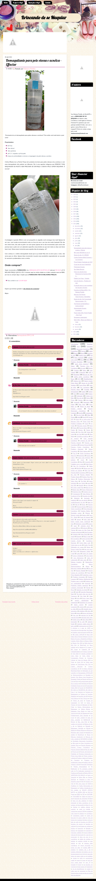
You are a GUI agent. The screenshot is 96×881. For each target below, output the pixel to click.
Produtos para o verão (77, 581)
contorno (81, 607)
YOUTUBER (76, 796)
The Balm (83, 481)
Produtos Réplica (85, 511)
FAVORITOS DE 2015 (84, 690)
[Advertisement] (23, 597)
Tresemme (74, 596)
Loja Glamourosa (79, 558)
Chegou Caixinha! (88, 651)
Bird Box (74, 645)
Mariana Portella (29, 69)
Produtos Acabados (76, 423)
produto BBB (87, 847)
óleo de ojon (88, 873)
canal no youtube (84, 809)
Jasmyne (73, 713)
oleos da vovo (84, 837)
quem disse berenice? (82, 364)
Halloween (85, 705)
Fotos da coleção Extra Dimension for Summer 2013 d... (82, 274)
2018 (74, 211)
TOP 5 (91, 372)
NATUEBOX (84, 739)
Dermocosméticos (78, 675)
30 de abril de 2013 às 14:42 (29, 385)
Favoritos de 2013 (83, 696)
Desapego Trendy (76, 679)
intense (79, 613)
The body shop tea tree (83, 594)
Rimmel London (75, 515)
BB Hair (90, 632)
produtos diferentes (76, 852)
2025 (74, 194)
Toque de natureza (85, 517)
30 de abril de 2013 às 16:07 (39, 441)
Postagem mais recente (8, 601)
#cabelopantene (82, 626)
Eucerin (81, 688)
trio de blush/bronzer (78, 869)
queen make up (81, 856)
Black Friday (87, 536)
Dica (82, 359)
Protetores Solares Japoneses (79, 585)
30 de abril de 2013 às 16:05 (39, 365)
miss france (81, 483)
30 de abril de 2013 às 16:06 (39, 406)
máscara (73, 835)
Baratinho (78, 536)
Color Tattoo (86, 656)
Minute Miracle (81, 730)
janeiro (76, 329)
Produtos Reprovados (84, 479)
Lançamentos (74, 344)
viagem (89, 869)
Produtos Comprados (79, 577)
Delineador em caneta (77, 547)
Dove (76, 681)
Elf (81, 683)
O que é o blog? (18, 3)
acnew (89, 796)
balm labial (87, 519)
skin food (79, 434)
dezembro (77, 226)
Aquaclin (81, 485)
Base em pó (89, 487)
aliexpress (81, 455)
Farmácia (80, 692)
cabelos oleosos (85, 807)
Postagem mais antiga (61, 601)
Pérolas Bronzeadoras (80, 766)
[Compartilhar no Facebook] (12, 338)
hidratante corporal (81, 524)
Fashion (83, 694)
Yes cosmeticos (84, 387)
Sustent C (88, 781)
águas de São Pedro (84, 530)
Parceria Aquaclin (76, 443)
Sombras (73, 385)
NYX (79, 379)
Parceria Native (83, 428)
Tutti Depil (83, 596)
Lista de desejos (83, 500)
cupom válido (82, 818)
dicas (79, 609)
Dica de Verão (80, 415)
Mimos (87, 566)
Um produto (74, 790)
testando (73, 864)
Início (6, 3)
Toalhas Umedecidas (85, 788)
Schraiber (86, 389)
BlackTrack (83, 645)
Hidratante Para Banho (78, 711)
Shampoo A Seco (84, 779)
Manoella (88, 726)
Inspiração (77, 402)
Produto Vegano (75, 477)
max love (75, 615)
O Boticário (82, 372)
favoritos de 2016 (86, 822)
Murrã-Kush (81, 734)
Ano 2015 (73, 485)
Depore (88, 547)
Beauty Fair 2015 (77, 643)
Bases (72, 379)
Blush (82, 353)
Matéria (73, 730)
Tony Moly (81, 432)
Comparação (76, 494)
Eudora (84, 391)
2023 (74, 199)
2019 (74, 209)
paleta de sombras (85, 839)
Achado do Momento (76, 532)
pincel (89, 483)
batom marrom (78, 604)
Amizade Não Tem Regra (86, 630)
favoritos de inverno (77, 824)
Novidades (82, 394)
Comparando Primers (77, 658)
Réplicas (84, 515)
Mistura (89, 730)
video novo (74, 871)
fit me (77, 826)
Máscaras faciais (82, 425)
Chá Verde (76, 653)
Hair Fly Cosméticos (79, 466)
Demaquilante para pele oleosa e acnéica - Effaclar (34, 62)
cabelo (91, 351)
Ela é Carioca (74, 683)
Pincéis (73, 417)
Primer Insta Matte (76, 756)
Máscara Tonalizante (77, 737)
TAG (91, 451)
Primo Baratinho (75, 575)
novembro (77, 228)
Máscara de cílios (87, 374)
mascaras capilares (76, 832)
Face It (73, 692)
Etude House (89, 464)
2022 (74, 201)
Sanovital (73, 777)
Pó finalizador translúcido (83, 771)
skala (78, 417)
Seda (76, 592)
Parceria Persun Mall (85, 445)
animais (79, 519)
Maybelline (76, 374)
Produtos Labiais (81, 758)
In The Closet (17, 385)
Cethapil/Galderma (76, 651)
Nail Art (77, 504)
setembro (77, 233)
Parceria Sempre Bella (77, 749)
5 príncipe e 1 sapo (77, 628)
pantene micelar (82, 841)
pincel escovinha (85, 845)
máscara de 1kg (85, 615)
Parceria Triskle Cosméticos (80, 447)
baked (91, 798)
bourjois (89, 455)
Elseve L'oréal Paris (76, 549)
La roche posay (86, 419)
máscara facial (75, 617)
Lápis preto (83, 560)
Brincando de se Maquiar (43, 17)
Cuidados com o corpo (77, 464)
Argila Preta (83, 534)
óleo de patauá (75, 875)
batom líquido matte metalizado (80, 521)
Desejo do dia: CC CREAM (81, 255)
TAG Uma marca (80, 783)
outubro (77, 231)
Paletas (75, 428)
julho (76, 238)
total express (81, 867)
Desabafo (88, 675)
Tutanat (88, 432)
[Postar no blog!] (8, 338)
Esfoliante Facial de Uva (77, 685)
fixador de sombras (86, 826)
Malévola (80, 726)
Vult (91, 355)
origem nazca (76, 619)
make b (73, 457)
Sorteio (91, 391)
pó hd (82, 854)
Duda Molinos (86, 494)
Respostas (17, 360)
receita (75, 858)
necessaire (80, 835)
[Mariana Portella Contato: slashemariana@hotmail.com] (12, 51)
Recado (80, 773)
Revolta (88, 587)
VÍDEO (78, 794)
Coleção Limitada (86, 653)
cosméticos (89, 813)
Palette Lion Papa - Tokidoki (81, 278)
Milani (88, 415)
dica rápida (89, 400)
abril (76, 245)
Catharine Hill (86, 649)
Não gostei (76, 743)
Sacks (89, 775)
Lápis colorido (81, 717)
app (72, 798)
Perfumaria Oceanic (79, 267)
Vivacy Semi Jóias (87, 598)
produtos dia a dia (84, 849)
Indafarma (73, 500)
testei (79, 864)
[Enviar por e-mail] (6, 338)
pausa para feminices (84, 457)
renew (78, 860)
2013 (74, 223)
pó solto (82, 622)
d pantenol (79, 820)
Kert (75, 394)
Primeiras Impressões (85, 754)
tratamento (90, 867)
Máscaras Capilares (76, 568)
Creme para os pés (76, 545)
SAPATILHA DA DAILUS (78, 775)
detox (85, 820)
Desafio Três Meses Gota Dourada (81, 677)
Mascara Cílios (75, 421)
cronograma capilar (78, 815)
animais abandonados (82, 600)
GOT (82, 703)
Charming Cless (77, 492)
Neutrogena (86, 402)
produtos (73, 849)
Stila (82, 781)
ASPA (88, 628)
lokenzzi (73, 830)
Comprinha (88, 462)
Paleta (72, 404)
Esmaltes (90, 362)
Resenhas (90, 344)
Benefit (84, 417)
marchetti (88, 830)
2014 (74, 221)
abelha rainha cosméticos (81, 377)
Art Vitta (88, 485)
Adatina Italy (77, 381)
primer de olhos (75, 847)
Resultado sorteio (76, 513)
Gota (78, 705)
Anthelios (75, 534)
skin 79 (88, 862)
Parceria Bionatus (86, 745)
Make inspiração (79, 357)
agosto (76, 236)
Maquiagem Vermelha (77, 728)
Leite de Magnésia (83, 713)
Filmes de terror (78, 700)
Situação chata (75, 781)
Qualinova (73, 773)
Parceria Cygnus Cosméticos (80, 747)
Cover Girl (80, 662)
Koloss (88, 398)
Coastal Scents (76, 541)
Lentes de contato (87, 553)
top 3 (79, 528)
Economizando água (85, 681)
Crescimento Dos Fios (84, 664)
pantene (73, 841)
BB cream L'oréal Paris (77, 487)
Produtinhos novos (87, 575)
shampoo (73, 528)
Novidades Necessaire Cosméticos (83, 741)
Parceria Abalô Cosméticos (78, 472)
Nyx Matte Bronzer (79, 269)
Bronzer (90, 368)
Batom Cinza (87, 636)
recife (81, 858)
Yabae (83, 796)
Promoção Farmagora (87, 764)
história (73, 828)
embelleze (82, 611)
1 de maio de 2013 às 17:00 (23, 543)
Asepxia (84, 632)
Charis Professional (87, 489)
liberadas (88, 828)
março (76, 324)
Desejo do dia (86, 383)
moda (72, 434)
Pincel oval (75, 752)
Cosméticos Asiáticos (82, 436)
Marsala (88, 728)
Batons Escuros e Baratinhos (79, 639)
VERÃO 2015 (81, 792)
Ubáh (72, 519)
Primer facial (86, 421)
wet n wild (73, 626)
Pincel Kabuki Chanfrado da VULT (83, 262)
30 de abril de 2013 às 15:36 (31, 458)
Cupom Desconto (76, 666)
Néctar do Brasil (85, 406)
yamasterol (83, 871)
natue (75, 526)
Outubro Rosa (75, 745)
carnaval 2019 (81, 811)
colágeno (81, 813)
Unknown (15, 347)
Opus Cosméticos (86, 743)
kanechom (80, 828)
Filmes (75, 551)
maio (76, 243)
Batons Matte (89, 641)
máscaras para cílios (87, 617)
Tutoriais (80, 400)
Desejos (84, 679)
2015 (74, 219)
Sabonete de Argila (81, 590)
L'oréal (72, 553)
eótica (89, 611)
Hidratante (77, 498)
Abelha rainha (83, 355)
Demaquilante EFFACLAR (25, 335)
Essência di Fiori (75, 496)
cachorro (73, 809)
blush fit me (89, 805)
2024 (74, 197)
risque (83, 860)
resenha (81, 413)
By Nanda (80, 647)
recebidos (90, 856)
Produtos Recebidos (77, 362)
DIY (81, 668)
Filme (91, 698)
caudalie (89, 811)
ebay (72, 524)
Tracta (86, 423)
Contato (48, 3)
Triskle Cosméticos (85, 453)
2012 (74, 331)
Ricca (72, 590)
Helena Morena (85, 709)
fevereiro (77, 327)
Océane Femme (76, 408)
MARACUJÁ (87, 720)
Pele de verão (89, 749)
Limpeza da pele (85, 440)
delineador (80, 396)
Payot (88, 573)
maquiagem (81, 830)
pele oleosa (86, 619)
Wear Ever (74, 455)
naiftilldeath (16, 423)
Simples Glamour (18, 458)
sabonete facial (85, 526)
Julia (14, 544)
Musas (89, 734)
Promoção (87, 583)
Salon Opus (74, 481)
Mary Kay (87, 470)
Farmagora (90, 346)
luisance (90, 524)
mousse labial (87, 832)
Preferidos (73, 754)
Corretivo (76, 370)
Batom (76, 353)
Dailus (84, 370)
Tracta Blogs (82, 385)
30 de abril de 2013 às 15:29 (28, 423)
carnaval (73, 811)
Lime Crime (89, 555)
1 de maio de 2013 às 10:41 (26, 496)
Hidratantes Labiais (85, 551)
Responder (60, 359)
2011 (74, 334)
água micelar (79, 873)
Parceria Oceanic (81, 507)
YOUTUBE (90, 794)
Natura (73, 366)
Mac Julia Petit (82, 722)
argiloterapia (74, 602)
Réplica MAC (87, 773)
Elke (90, 683)
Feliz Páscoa (84, 698)
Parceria (83, 351)
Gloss (77, 419)
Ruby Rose (82, 404)
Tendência (73, 786)
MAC (88, 359)
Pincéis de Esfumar (85, 752)
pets (79, 843)
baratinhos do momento (86, 602)
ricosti (82, 460)
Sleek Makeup (84, 451)
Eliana (85, 683)
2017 (74, 214)
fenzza (73, 613)
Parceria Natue (75, 389)
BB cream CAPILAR (78, 634)
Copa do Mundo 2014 (84, 660)
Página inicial (35, 601)
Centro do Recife (86, 538)
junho (76, 240)
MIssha (73, 722)
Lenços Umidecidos (78, 555)
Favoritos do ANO (88, 496)
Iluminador (87, 498)
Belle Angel (88, 643)
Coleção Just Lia (88, 492)
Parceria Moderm (85, 474)
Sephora (73, 432)
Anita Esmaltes (88, 532)
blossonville (80, 805)
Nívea (91, 425)
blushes (75, 807)
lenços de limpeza (88, 613)
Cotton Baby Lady (84, 543)
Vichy (78, 598)
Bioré (81, 462)
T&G (72, 783)
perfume (73, 460)
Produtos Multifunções (84, 579)
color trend (74, 813)
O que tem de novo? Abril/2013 (82, 264)
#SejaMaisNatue (88, 379)
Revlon (88, 430)
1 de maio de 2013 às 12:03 (26, 514)
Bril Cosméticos (75, 538)
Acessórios (74, 630)
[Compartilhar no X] (10, 338)
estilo (77, 822)
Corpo (72, 662)
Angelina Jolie (76, 632)
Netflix (91, 739)
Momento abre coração (77, 732)
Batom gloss (76, 489)
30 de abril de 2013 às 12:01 (26, 347)
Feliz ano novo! (88, 549)
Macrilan (79, 468)
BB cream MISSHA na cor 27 (82, 252)
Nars (85, 568)
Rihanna (87, 513)
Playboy (80, 430)
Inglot (88, 711)
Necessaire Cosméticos (82, 349)
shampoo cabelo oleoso (83, 624)
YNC (83, 794)
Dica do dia (80, 398)
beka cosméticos (83, 803)
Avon (78, 346)
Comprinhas (74, 351)
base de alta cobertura (79, 800)
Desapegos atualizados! (80, 317)
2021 (74, 204)
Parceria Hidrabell (81, 570)
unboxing (85, 528)
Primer (73, 400)
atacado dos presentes (81, 798)
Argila (85, 434)
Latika (78, 553)
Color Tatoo (74, 656)
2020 (74, 206)
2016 (74, 216)
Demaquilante (74, 391)
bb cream (82, 368)
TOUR (89, 783)
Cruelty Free (87, 545)
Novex (83, 504)
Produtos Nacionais (77, 449)
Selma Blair (82, 777)
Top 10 (75, 453)
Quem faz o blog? (34, 3)
